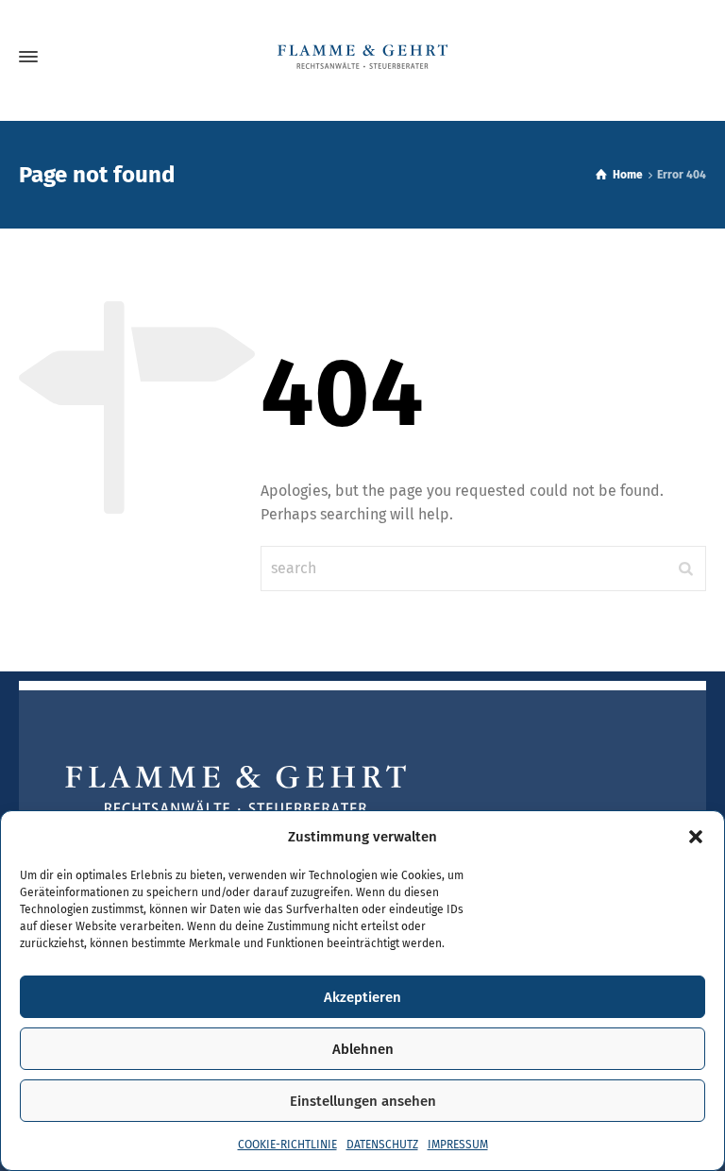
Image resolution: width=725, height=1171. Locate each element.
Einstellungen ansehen (363, 1101)
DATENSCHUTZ (382, 1144)
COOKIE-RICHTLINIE (287, 1144)
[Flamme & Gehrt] (362, 56)
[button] (695, 836)
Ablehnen (363, 1049)
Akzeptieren (362, 997)
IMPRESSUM (458, 1144)
